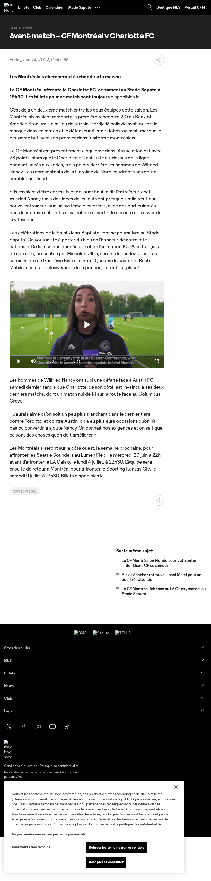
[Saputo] (101, 633)
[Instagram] (38, 726)
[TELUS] (123, 633)
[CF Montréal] (9, 7)
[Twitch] (96, 726)
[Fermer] (176, 787)
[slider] (87, 355)
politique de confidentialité (140, 824)
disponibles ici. (126, 96)
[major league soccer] (8, 749)
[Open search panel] (149, 7)
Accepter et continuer (106, 862)
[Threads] (110, 726)
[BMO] (80, 633)
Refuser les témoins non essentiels (116, 847)
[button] (97, 7)
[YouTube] (52, 726)
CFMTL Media (25, 491)
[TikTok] (67, 726)
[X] (9, 726)
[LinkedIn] (81, 726)
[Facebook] (24, 726)
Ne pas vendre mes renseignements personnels (49, 834)
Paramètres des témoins (31, 847)
